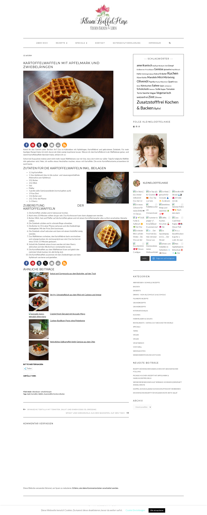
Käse (139, 77)
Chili (166, 66)
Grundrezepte (139, 303)
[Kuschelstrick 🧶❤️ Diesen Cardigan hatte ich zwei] (139, 248)
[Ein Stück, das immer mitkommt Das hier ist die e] (139, 196)
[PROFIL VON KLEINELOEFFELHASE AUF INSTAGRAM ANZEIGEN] (136, 126)
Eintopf (171, 66)
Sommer (152, 89)
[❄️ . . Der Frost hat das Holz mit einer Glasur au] (152, 235)
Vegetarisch (163, 92)
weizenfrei (142, 97)
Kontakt (100, 43)
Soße (157, 89)
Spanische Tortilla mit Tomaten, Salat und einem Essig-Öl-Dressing (61, 409)
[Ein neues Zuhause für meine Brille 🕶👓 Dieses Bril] (139, 209)
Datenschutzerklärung (127, 43)
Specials (80, 43)
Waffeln (40, 394)
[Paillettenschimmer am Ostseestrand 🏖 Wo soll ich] (152, 209)
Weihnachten (139, 351)
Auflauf (155, 66)
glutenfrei (168, 69)
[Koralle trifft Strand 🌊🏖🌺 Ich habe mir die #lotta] (178, 196)
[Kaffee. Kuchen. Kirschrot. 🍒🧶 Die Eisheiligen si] (165, 222)
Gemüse (158, 69)
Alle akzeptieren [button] (156, 510)
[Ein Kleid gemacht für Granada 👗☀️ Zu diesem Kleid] (165, 196)
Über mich (42, 43)
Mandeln (152, 77)
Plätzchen (164, 82)
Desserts (137, 290)
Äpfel (29, 394)
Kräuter (163, 73)
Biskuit (161, 66)
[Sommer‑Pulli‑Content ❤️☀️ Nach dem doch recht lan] (178, 209)
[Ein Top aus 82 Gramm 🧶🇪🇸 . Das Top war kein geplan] (152, 196)
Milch (160, 77)
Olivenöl (142, 81)
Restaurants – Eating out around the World (153, 323)
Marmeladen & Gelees (142, 319)
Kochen (136, 315)
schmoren (168, 86)
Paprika (152, 81)
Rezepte (61, 43)
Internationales (140, 311)
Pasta (158, 82)
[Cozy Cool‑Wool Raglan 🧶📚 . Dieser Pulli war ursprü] (178, 222)
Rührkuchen (146, 86)
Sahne (155, 85)
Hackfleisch (176, 69)
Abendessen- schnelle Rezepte (42, 392)
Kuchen (172, 73)
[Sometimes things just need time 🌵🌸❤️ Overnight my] (165, 209)
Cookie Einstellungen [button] (135, 510)
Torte (139, 93)
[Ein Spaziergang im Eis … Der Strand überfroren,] (165, 235)
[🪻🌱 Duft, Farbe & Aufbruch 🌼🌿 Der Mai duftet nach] (139, 222)
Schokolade (143, 89)
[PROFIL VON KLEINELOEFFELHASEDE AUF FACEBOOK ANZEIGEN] (134, 126)
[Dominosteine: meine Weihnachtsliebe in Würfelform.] (152, 248)
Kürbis (144, 77)
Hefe (139, 74)
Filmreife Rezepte (140, 299)
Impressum (155, 43)
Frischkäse (149, 69)
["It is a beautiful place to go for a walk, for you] (178, 235)
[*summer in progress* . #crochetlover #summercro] (152, 222)
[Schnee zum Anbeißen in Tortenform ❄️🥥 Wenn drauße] (165, 248)
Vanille (145, 93)
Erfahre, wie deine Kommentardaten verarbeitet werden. (95, 488)
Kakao (151, 74)
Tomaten (170, 89)
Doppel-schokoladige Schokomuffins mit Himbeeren (157, 389)
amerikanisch (144, 65)
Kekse (156, 74)
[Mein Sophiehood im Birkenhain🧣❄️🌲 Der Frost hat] (178, 248)
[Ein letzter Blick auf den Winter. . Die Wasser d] (139, 235)
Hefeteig (145, 74)
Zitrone (158, 97)
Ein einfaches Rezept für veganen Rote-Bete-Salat (155, 393)
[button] (26, 145)
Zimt (151, 97)
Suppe (163, 89)
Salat (162, 86)
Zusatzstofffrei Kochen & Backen (54, 394)
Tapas (135, 331)
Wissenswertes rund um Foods (147, 355)
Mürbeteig (168, 77)
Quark (171, 81)
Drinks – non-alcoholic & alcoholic (149, 295)
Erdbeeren (141, 69)
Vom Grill (137, 347)
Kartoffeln (34, 394)
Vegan (153, 93)
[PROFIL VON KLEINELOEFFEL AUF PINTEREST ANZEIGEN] (139, 126)
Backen (136, 287)
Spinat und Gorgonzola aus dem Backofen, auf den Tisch (95, 413)
